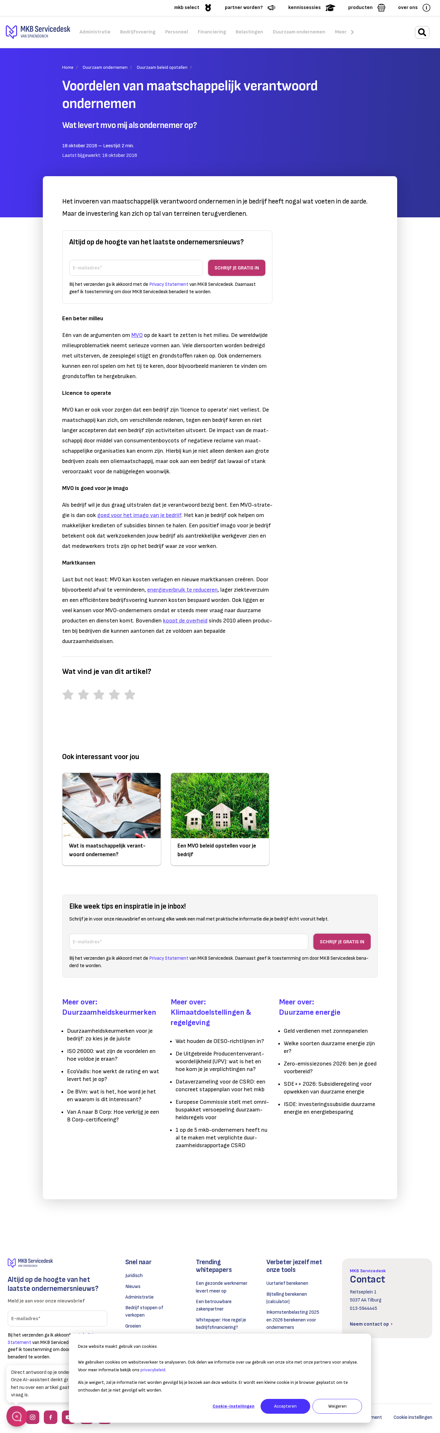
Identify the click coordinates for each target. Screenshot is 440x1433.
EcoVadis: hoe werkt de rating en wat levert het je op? (113, 1075)
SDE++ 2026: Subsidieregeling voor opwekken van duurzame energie (328, 1088)
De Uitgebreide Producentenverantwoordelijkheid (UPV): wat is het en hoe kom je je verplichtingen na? (220, 1061)
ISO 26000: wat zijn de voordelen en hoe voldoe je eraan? (111, 1055)
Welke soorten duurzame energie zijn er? (329, 1047)
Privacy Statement (168, 284)
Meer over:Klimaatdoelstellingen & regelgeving (211, 1012)
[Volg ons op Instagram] (32, 1417)
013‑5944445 (363, 1308)
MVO (137, 335)
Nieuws (132, 1286)
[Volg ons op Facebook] (50, 1417)
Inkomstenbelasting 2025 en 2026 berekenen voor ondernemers (292, 1319)
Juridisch (134, 1276)
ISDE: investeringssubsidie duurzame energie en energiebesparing (329, 1108)
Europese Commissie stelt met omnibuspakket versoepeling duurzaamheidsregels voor (222, 1110)
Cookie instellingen (413, 1417)
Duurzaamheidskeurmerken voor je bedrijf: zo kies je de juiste (110, 1035)
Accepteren (285, 1406)
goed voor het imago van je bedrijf (139, 515)
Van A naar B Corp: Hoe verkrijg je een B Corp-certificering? (113, 1116)
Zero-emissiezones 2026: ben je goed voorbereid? (330, 1067)
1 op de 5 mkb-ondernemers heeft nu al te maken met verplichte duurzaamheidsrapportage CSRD (221, 1138)
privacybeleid (152, 1370)
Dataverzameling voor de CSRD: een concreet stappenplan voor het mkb (220, 1085)
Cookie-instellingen (233, 1406)
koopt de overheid (185, 620)
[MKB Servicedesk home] (57, 1263)
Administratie (139, 1297)
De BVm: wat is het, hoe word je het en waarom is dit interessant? (111, 1095)
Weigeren (337, 1406)
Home (67, 67)
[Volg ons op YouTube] (68, 1417)
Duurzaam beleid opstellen (162, 67)
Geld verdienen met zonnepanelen (326, 1031)
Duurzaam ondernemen (105, 67)
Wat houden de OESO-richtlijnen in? (220, 1041)
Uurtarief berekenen (287, 1283)
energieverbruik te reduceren (182, 589)
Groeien (133, 1326)
